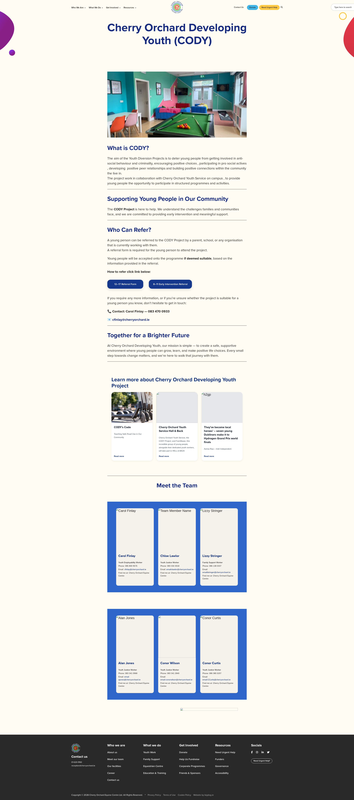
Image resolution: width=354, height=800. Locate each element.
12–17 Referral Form (125, 284)
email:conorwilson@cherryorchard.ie (176, 680)
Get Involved (112, 7)
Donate (252, 7)
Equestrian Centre (153, 766)
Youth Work (149, 752)
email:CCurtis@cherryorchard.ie (216, 680)
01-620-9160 (76, 762)
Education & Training (154, 773)
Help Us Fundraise (189, 759)
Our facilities (114, 766)
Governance (222, 766)
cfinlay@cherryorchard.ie (135, 569)
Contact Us (239, 7)
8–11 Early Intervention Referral (170, 284)
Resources (129, 7)
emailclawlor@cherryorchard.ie (179, 569)
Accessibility (222, 773)
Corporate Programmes (192, 766)
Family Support (151, 759)
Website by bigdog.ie (203, 795)
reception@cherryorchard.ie (83, 765)
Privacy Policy (154, 795)
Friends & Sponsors (189, 773)
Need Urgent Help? (261, 760)
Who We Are (77, 7)
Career (111, 773)
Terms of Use (169, 795)
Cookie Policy (184, 795)
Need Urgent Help (269, 7)
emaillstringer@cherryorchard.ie (216, 572)
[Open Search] (282, 7)
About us (112, 752)
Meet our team (115, 759)
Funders (219, 759)
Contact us (113, 780)
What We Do (95, 7)
